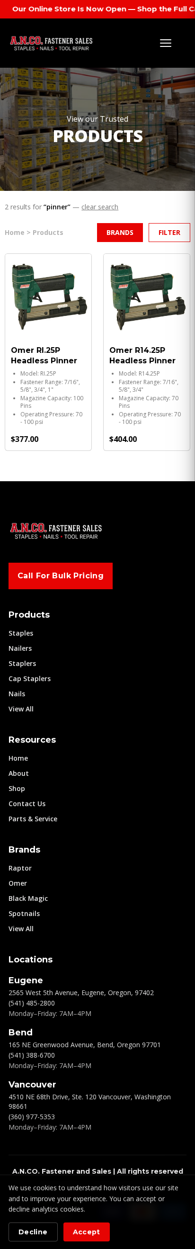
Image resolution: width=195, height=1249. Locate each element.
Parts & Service (33, 818)
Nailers (20, 648)
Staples (21, 633)
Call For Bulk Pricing (61, 575)
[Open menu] (165, 43)
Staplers (22, 663)
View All (21, 708)
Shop (17, 788)
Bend (21, 1032)
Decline (32, 1232)
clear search (99, 206)
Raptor (20, 867)
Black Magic (28, 898)
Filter (169, 232)
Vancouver (32, 1084)
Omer (18, 883)
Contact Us (27, 803)
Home (18, 758)
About (19, 773)
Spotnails (24, 913)
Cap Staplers (30, 678)
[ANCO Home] (51, 43)
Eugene (26, 980)
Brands (119, 232)
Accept (86, 1232)
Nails (17, 693)
